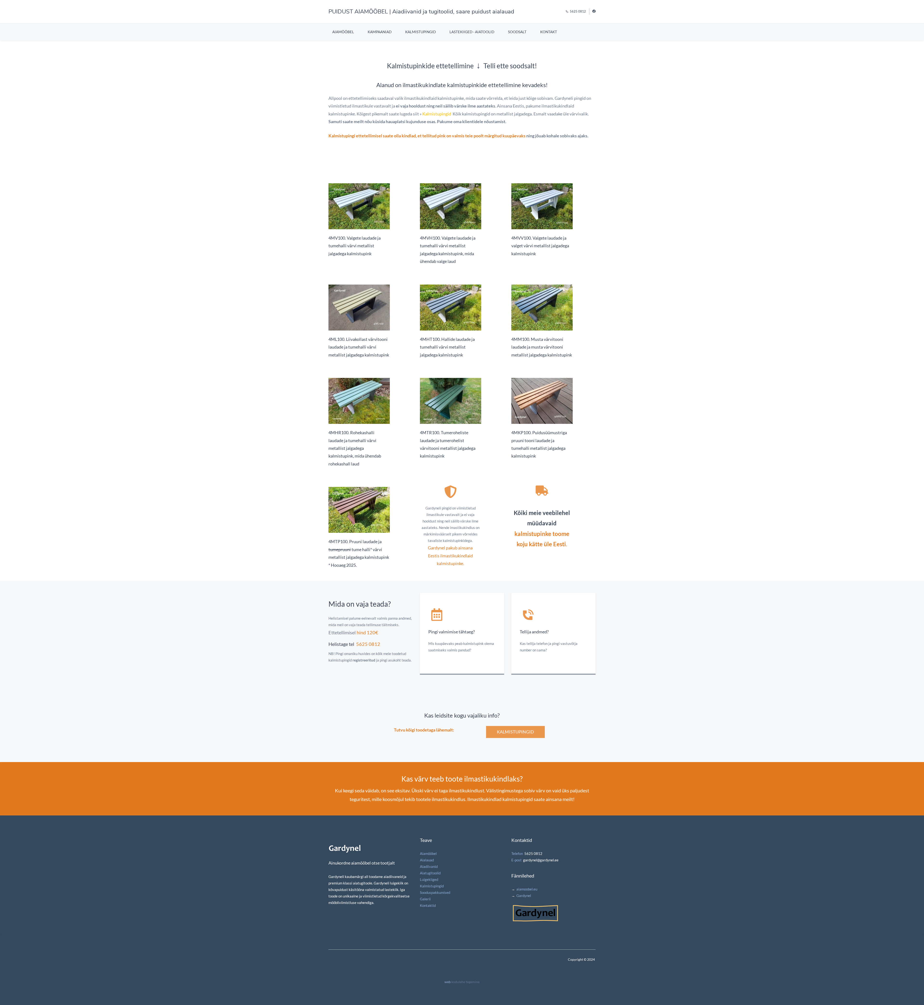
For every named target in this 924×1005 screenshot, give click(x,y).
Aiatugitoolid (430, 873)
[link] (359, 186)
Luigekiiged (429, 879)
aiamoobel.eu (526, 889)
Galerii (425, 899)
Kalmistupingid (436, 113)
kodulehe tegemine (465, 982)
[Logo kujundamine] (535, 907)
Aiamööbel (428, 853)
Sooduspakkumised (435, 892)
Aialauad (427, 860)
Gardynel (523, 895)
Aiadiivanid (429, 866)
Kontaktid (428, 905)
